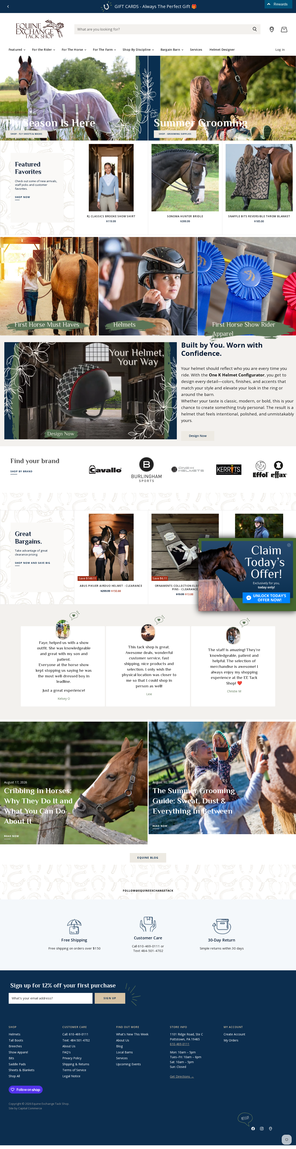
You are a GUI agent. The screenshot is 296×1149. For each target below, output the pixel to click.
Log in (280, 49)
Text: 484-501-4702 (76, 1040)
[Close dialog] (289, 545)
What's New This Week (132, 1034)
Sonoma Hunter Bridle (185, 216)
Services (196, 49)
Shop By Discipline (137, 49)
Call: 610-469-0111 (75, 1034)
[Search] (254, 29)
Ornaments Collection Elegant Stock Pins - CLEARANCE (185, 587)
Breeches (15, 1046)
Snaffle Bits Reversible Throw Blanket (259, 216)
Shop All (14, 1076)
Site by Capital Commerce (25, 1108)
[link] (247, 574)
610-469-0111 (179, 1044)
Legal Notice (71, 1076)
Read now (11, 836)
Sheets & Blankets (21, 1070)
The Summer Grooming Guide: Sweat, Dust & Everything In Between (194, 800)
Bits (11, 1058)
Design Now (198, 436)
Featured (16, 49)
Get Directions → (182, 1076)
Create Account (234, 1034)
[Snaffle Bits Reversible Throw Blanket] (259, 177)
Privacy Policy (71, 1058)
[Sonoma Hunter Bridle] (185, 177)
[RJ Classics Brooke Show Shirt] (111, 177)
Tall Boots (16, 1040)
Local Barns (124, 1052)
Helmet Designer (222, 49)
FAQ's (66, 1052)
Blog (119, 1046)
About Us (68, 1046)
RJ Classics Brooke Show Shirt (111, 216)
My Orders (231, 1040)
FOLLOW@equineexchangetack (148, 890)
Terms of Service (74, 1070)
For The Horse (73, 49)
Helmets (14, 1034)
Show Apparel (18, 1052)
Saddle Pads (17, 1064)
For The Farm (103, 49)
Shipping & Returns (75, 1064)
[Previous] (8, 6)
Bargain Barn (171, 49)
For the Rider (42, 49)
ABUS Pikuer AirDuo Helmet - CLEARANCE (111, 586)
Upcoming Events (128, 1064)
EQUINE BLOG (147, 858)
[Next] (286, 188)
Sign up (110, 998)
